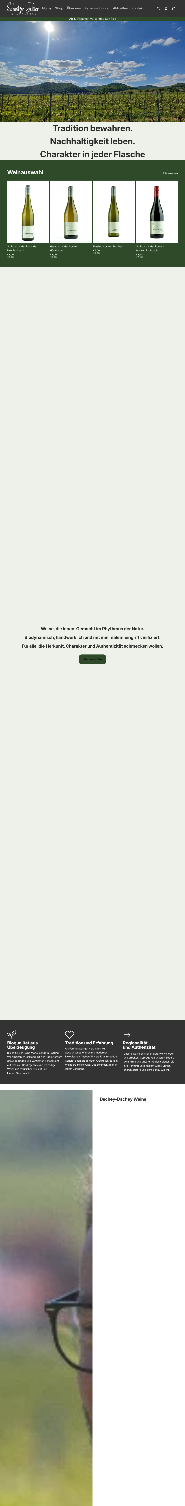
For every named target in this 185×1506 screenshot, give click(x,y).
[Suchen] (158, 8)
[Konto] (166, 8)
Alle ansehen (170, 173)
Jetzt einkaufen (92, 659)
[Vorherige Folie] (4, 71)
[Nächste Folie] (180, 71)
